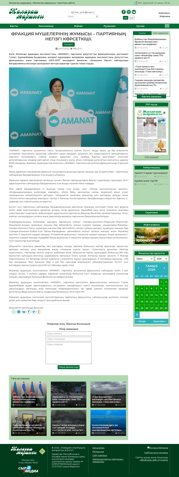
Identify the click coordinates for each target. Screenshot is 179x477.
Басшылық (98, 448)
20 (151, 301)
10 (137, 295)
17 (137, 301)
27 (151, 308)
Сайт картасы (100, 455)
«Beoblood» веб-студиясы (154, 460)
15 (161, 295)
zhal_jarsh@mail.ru (84, 12)
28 (156, 308)
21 (156, 301)
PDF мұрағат (151, 157)
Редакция (98, 451)
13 (151, 295)
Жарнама (164, 16)
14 (156, 295)
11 (142, 295)
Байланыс (164, 13)
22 (161, 301)
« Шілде (141, 321)
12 (147, 295)
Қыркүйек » (159, 321)
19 (147, 301)
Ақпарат (68, 44)
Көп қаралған (160, 33)
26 (146, 308)
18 (142, 301)
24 (137, 308)
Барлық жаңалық (151, 96)
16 (166, 295)
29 (161, 308)
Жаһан (78, 26)
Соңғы (142, 33)
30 (166, 308)
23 (166, 301)
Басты (14, 26)
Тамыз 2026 (152, 267)
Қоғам (140, 26)
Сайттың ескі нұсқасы (156, 452)
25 (142, 308)
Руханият (110, 26)
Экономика (46, 26)
